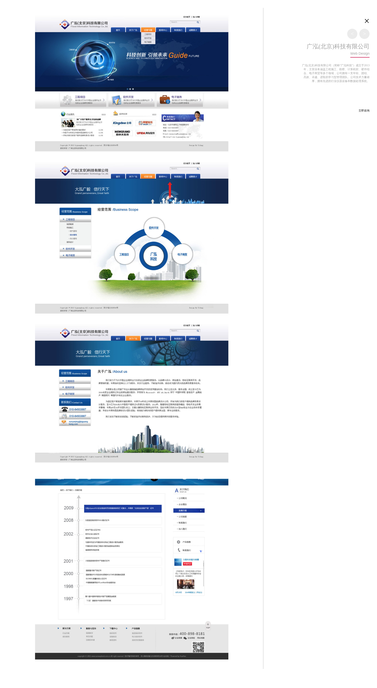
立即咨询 (364, 110)
